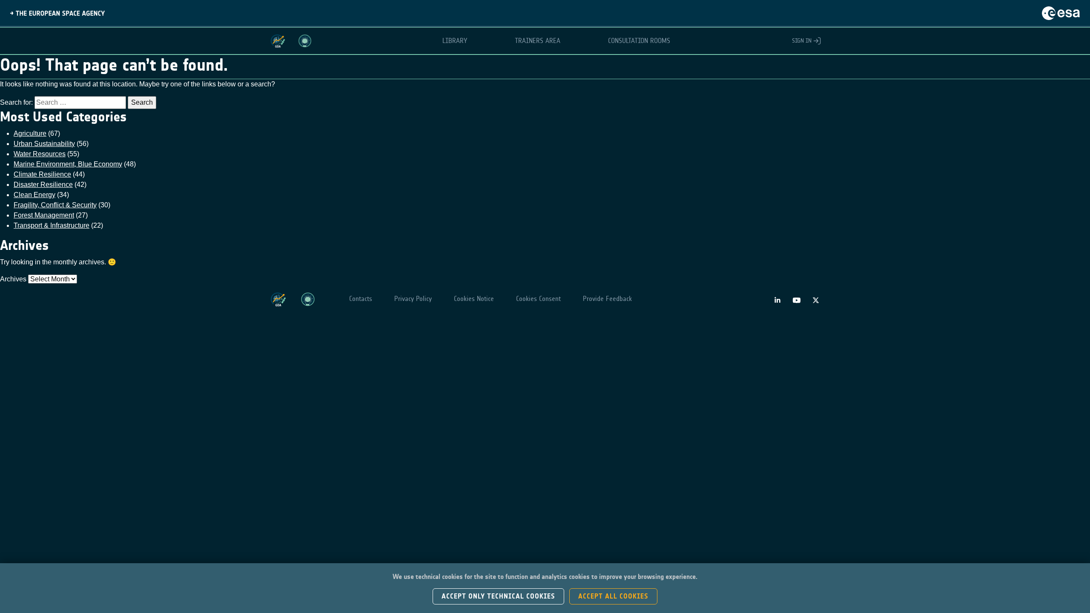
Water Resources (40, 154)
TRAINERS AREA (537, 41)
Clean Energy (34, 194)
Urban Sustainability (44, 143)
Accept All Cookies (613, 596)
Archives (13, 279)
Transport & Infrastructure (51, 225)
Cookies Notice (474, 299)
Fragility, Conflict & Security (55, 205)
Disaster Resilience (43, 184)
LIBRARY (454, 41)
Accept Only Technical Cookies (498, 596)
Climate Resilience (42, 174)
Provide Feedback (607, 299)
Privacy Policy (413, 299)
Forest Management (44, 215)
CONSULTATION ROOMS (639, 41)
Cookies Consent (538, 299)
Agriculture (30, 133)
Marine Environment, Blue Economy (68, 164)
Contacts (360, 299)
